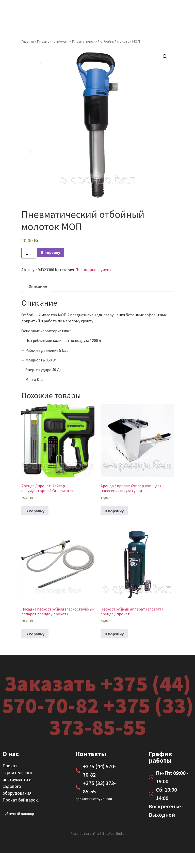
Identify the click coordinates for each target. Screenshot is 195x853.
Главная (27, 41)
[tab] (37, 286)
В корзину (50, 252)
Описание (37, 286)
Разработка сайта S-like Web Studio (98, 833)
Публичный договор (18, 813)
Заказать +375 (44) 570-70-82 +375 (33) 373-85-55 (97, 705)
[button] (165, 56)
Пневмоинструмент (53, 41)
